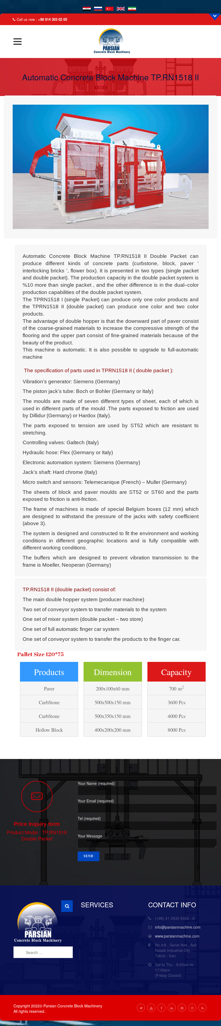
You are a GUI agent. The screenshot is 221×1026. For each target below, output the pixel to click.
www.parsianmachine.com (177, 936)
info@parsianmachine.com (178, 927)
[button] (17, 41)
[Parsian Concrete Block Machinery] (110, 41)
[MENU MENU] (19, 41)
